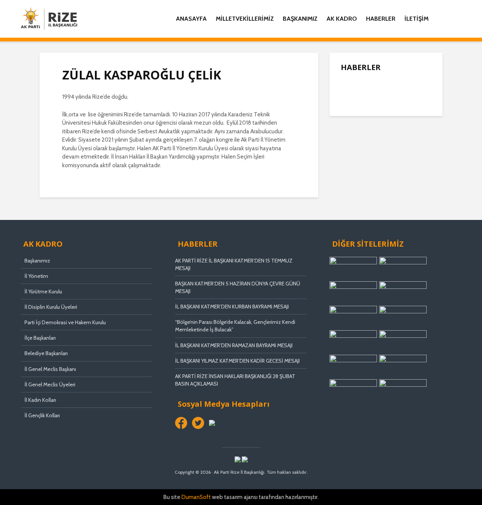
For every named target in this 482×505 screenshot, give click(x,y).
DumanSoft (196, 497)
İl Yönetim (36, 276)
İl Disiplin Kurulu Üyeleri (50, 307)
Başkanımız (300, 18)
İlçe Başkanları (40, 337)
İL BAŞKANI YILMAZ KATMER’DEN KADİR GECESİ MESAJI (237, 360)
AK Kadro (341, 18)
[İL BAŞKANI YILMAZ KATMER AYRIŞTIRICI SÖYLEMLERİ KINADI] (356, 173)
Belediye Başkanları (46, 353)
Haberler (380, 18)
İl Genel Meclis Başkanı (50, 369)
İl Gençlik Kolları (42, 415)
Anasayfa (191, 18)
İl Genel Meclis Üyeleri (49, 384)
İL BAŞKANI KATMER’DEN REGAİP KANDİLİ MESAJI (402, 144)
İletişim (416, 18)
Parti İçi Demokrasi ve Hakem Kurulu (65, 322)
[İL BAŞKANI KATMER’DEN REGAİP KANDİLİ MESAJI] (356, 143)
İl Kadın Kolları (40, 400)
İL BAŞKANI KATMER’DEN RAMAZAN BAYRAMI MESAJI (234, 345)
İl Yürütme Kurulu (43, 291)
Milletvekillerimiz (245, 18)
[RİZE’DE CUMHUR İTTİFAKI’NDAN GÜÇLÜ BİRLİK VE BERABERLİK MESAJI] (356, 203)
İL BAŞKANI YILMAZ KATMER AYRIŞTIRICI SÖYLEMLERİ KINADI (402, 174)
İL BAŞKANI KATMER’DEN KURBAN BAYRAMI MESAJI (232, 306)
